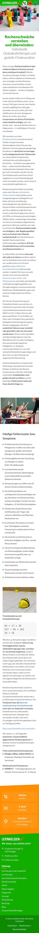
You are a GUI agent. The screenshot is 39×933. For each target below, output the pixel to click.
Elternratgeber (8, 889)
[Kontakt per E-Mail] (30, 3)
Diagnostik (6, 892)
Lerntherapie (7, 874)
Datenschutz (24, 925)
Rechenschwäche (10, 139)
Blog (4, 907)
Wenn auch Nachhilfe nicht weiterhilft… (19, 728)
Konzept (5, 896)
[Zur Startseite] (19, 839)
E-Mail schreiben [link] (12, 860)
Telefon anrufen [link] (11, 856)
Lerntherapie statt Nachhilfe (14, 871)
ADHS (4, 885)
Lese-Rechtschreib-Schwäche (14, 878)
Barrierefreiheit (19, 929)
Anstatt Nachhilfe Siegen (12, 910)
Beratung (6, 903)
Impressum (12, 925)
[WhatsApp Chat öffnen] (35, 3)
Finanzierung (7, 900)
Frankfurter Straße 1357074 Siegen (14, 850)
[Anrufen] (24, 3)
